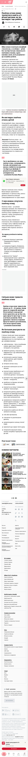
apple (16, 710)
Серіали (6, 640)
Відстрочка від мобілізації (10, 604)
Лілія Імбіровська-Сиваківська (12, 22)
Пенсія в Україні (8, 625)
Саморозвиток (7, 653)
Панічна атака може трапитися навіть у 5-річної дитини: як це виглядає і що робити (20, 6)
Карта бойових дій (8, 579)
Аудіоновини (7, 568)
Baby (3, 6)
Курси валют (7, 617)
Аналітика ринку (8, 662)
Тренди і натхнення (9, 666)
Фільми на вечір (8, 636)
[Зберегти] (24, 27)
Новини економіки (9, 613)
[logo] (9, 2)
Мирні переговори (8, 581)
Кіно (5, 630)
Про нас (4, 525)
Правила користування (7, 540)
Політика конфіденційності (6, 543)
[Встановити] (14, 745)
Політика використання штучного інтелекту (7, 547)
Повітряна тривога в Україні (11, 583)
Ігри (16, 548)
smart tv (6, 714)
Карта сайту (18, 546)
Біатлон (6, 679)
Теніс (5, 677)
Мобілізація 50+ (8, 598)
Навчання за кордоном (10, 655)
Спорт (6, 671)
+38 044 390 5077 (19, 503)
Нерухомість (8, 660)
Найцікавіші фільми (9, 632)
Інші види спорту (8, 681)
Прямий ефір (7, 564)
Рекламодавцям (5, 537)
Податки (6, 623)
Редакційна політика (6, 530)
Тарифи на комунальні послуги (12, 621)
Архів (16, 543)
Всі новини (7, 558)
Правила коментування (20, 531)
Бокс (5, 673)
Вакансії (17, 538)
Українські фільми (8, 634)
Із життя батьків (9, 6)
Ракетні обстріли (8, 577)
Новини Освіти (8, 645)
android (6, 710)
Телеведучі (4, 535)
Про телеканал (5, 532)
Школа (6, 649)
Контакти (17, 536)
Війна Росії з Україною (10, 575)
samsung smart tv (16, 714)
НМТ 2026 (6, 651)
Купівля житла (7, 664)
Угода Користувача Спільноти (19, 528)
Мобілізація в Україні (10, 594)
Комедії (6, 638)
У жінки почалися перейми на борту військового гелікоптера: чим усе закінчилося (14, 112)
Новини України (8, 562)
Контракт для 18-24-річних (10, 602)
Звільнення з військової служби (12, 596)
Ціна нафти (7, 615)
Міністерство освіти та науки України (13, 647)
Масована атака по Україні (10, 585)
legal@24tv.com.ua (19, 736)
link (15, 509)
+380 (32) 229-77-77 (10, 735)
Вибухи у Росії (7, 587)
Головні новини (8, 560)
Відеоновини (7, 566)
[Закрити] (25, 742)
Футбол (6, 675)
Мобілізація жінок (8, 600)
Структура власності (19, 541)
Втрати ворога (7, 589)
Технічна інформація (20, 533)
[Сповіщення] (26, 2)
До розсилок (9, 700)
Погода (6, 570)
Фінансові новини (8, 619)
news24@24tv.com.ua (7, 503)
